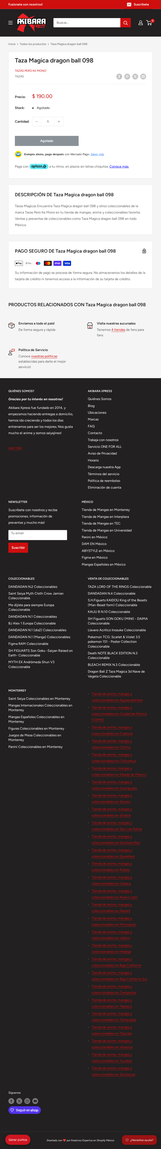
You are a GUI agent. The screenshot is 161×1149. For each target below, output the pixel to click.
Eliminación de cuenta (104, 487)
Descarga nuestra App (104, 467)
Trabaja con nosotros (103, 440)
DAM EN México (94, 544)
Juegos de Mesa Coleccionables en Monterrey (34, 737)
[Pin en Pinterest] (127, 76)
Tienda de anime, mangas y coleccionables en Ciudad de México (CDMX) (119, 713)
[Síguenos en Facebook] (11, 1101)
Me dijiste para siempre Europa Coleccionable (31, 607)
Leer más (15, 448)
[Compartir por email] (143, 76)
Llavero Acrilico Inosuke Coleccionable (117, 630)
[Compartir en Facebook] (119, 76)
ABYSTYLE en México (98, 551)
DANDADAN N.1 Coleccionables (32, 617)
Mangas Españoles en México (104, 564)
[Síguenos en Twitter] (19, 1101)
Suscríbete (141, 4)
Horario (93, 460)
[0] (149, 22)
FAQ (91, 426)
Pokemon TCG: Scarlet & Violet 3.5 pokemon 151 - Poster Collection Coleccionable (114, 641)
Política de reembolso (104, 481)
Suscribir (18, 548)
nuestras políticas (44, 356)
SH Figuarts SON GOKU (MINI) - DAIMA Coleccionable (118, 621)
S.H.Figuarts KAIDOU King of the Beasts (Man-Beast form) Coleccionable (117, 602)
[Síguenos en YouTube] (35, 1101)
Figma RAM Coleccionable (28, 644)
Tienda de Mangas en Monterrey (106, 510)
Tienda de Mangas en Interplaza (105, 517)
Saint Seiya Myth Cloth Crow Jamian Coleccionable (36, 595)
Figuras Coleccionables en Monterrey (36, 728)
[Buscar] (125, 22)
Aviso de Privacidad (102, 453)
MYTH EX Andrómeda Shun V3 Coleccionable (31, 664)
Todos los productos (33, 44)
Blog (91, 406)
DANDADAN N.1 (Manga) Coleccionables (39, 637)
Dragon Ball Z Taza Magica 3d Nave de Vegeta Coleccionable (116, 673)
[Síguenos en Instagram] (27, 1101)
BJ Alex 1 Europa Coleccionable (32, 623)
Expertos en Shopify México (98, 1140)
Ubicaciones (97, 413)
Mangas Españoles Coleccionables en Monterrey (36, 719)
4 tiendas (118, 330)
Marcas (93, 419)
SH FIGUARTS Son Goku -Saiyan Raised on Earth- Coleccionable (40, 653)
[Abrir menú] (10, 22)
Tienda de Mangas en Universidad (107, 530)
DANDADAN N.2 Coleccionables (32, 587)
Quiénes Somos (99, 399)
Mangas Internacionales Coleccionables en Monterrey (40, 707)
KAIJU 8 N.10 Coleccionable (109, 612)
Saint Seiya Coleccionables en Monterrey (39, 699)
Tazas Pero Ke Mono (30, 71)
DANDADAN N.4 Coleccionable (111, 593)
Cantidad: (22, 121)
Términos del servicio (103, 474)
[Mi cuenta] (141, 22)
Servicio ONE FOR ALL (105, 447)
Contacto (95, 433)
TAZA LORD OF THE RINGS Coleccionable (120, 587)
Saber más (97, 154)
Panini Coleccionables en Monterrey (35, 747)
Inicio (12, 44)
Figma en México (95, 557)
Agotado (46, 141)
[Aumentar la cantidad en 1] (59, 121)
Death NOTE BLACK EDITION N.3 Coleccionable (113, 655)
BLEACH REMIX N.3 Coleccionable (114, 665)
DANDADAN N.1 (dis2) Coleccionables (37, 630)
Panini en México (94, 537)
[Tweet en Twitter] (135, 76)
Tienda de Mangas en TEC (101, 523)
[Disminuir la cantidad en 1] (36, 121)
